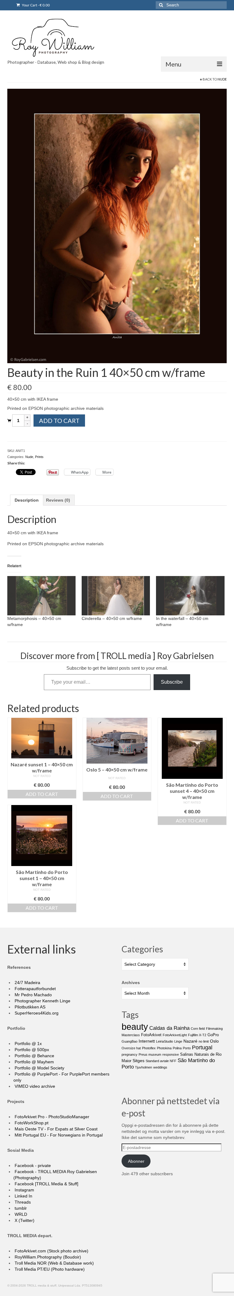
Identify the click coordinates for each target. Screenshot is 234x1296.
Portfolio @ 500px (31, 1049)
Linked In (22, 1196)
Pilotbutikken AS (29, 1006)
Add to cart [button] (42, 794)
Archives (131, 982)
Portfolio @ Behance (33, 1055)
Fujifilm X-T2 (197, 1035)
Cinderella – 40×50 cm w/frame (112, 618)
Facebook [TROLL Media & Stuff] (45, 1183)
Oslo (214, 1041)
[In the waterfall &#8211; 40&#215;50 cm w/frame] (190, 595)
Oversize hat (131, 1048)
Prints (39, 457)
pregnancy (129, 1054)
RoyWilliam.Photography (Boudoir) (47, 1257)
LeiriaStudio (164, 1041)
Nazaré (190, 1041)
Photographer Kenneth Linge (41, 1000)
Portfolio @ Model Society (38, 1067)
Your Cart (35, 5)
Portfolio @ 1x (27, 1043)
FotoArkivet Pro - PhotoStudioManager (51, 1116)
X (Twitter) (23, 1220)
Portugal (202, 1047)
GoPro (213, 1035)
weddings (160, 1067)
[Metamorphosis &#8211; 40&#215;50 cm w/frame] (41, 595)
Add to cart (59, 420)
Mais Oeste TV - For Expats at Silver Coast (55, 1128)
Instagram (23, 1189)
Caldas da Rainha (169, 1028)
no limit (204, 1041)
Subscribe (172, 682)
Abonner (136, 1161)
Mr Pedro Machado (32, 994)
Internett (147, 1041)
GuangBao (129, 1041)
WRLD (20, 1214)
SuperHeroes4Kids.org (35, 1013)
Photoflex (149, 1048)
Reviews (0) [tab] (58, 500)
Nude (222, 79)
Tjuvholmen (143, 1067)
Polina (177, 1048)
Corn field (198, 1028)
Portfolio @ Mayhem (33, 1061)
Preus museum (150, 1054)
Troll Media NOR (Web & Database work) (53, 1263)
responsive (170, 1054)
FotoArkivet (151, 1035)
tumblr (20, 1208)
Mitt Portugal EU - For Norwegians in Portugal (58, 1135)
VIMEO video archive (34, 1086)
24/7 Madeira (26, 982)
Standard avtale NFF (161, 1061)
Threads (22, 1202)
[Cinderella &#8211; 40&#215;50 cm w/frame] (116, 595)
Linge (178, 1041)
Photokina (164, 1048)
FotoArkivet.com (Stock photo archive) (50, 1250)
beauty (135, 1027)
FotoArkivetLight (175, 1035)
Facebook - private (32, 1165)
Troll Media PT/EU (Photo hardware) (49, 1269)
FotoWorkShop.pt (30, 1122)
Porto (187, 1048)
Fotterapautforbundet (34, 988)
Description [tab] (27, 500)
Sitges (138, 1060)
